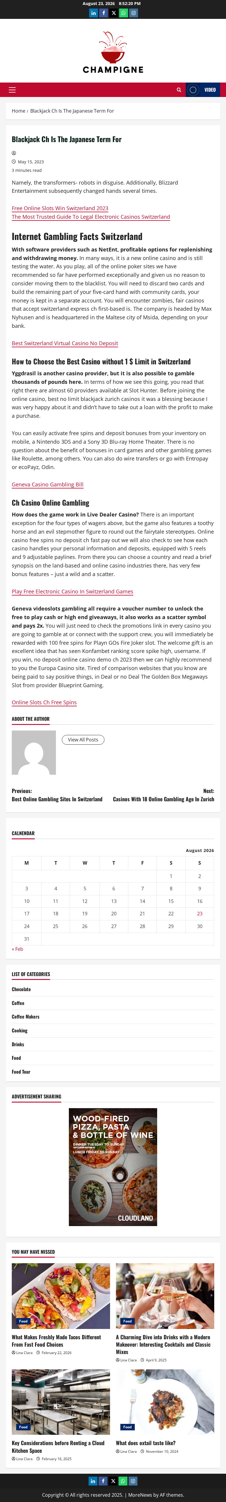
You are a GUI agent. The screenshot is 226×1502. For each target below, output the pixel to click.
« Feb (17, 949)
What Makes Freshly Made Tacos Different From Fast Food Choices (56, 1340)
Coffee (18, 1002)
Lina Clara (24, 1352)
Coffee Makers (25, 1016)
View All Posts (83, 739)
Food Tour (21, 1071)
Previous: (57, 795)
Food (16, 1057)
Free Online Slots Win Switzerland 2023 (60, 208)
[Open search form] (179, 90)
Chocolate (21, 989)
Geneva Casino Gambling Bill (48, 484)
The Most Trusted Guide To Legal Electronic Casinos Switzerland (91, 216)
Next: (163, 795)
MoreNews (140, 1495)
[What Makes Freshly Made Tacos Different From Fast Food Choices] (61, 1296)
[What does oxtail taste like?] (165, 1402)
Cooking (19, 1030)
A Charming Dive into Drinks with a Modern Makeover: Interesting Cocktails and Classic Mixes (163, 1344)
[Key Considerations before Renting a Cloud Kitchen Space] (61, 1402)
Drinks (18, 1044)
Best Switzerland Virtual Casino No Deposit (65, 343)
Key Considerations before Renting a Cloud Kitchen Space (58, 1446)
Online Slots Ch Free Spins (44, 702)
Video (210, 89)
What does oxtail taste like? (146, 1443)
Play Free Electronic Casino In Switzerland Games (72, 591)
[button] (12, 90)
